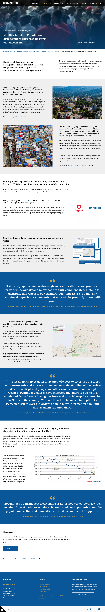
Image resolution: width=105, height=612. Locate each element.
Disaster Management (48, 51)
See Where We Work (81, 595)
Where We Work (58, 3)
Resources (92, 3)
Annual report (43, 591)
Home (5, 51)
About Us (35, 3)
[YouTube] (95, 609)
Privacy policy (43, 587)
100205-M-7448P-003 (29, 559)
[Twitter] (87, 609)
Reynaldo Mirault (17, 117)
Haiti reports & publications (86, 42)
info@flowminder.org (9, 584)
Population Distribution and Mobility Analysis (28, 51)
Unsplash (27, 117)
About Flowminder (44, 584)
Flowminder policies (45, 589)
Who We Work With (72, 3)
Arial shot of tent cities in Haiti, (77, 166)
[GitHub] (99, 609)
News (84, 3)
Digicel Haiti (26, 200)
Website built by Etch (35, 609)
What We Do (45, 3)
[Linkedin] (91, 609)
